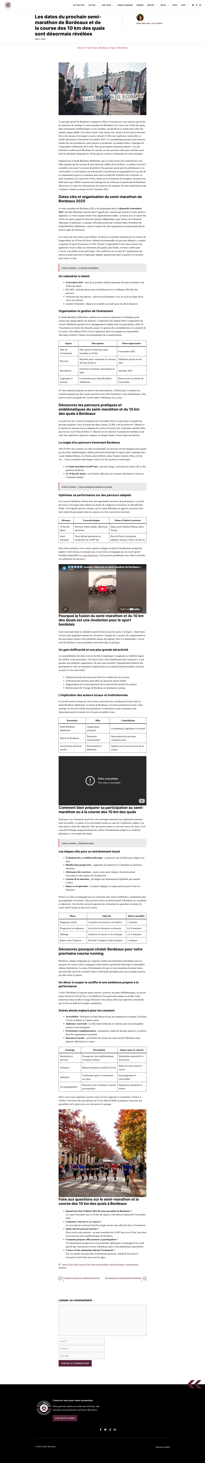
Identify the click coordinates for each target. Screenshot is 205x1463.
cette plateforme (90, 555)
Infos (163, 5)
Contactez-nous (65, 1418)
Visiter (91, 5)
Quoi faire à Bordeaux (98, 47)
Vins (183, 5)
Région (150, 5)
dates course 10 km (82, 1264)
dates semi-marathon (100, 1264)
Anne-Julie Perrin (154, 23)
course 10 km (67, 1264)
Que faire (106, 5)
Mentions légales (163, 1447)
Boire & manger (125, 5)
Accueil (81, 47)
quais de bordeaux (117, 1264)
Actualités (78, 5)
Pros (175, 5)
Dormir (140, 5)
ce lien (118, 397)
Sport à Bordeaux (119, 47)
